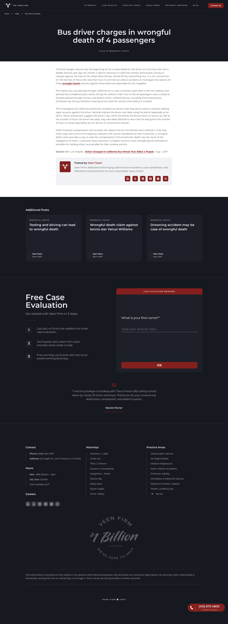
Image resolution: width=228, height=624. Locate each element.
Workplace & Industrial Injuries (167, 478)
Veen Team (95, 162)
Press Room (153, 5)
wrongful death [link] (71, 83)
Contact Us (216, 5)
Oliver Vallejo (97, 493)
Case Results (109, 5)
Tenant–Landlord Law (162, 488)
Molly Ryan (96, 483)
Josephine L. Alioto (100, 473)
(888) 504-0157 (42, 453)
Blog (196, 5)
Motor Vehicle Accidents (164, 468)
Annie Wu (95, 458)
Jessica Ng (96, 478)
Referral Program (176, 5)
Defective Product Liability (165, 483)
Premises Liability (160, 473)
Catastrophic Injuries (162, 453)
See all (159, 493)
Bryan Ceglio (97, 488)
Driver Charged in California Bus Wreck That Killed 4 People (119, 151)
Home (6, 14)
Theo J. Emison (98, 463)
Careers (31, 494)
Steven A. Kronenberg (102, 468)
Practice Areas (132, 5)
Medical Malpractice (161, 463)
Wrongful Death (119, 51)
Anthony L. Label (99, 453)
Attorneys (90, 5)
